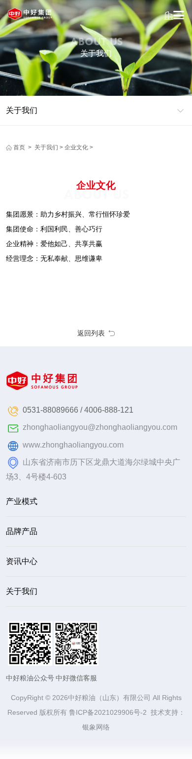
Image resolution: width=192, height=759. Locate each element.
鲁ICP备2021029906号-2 (108, 712)
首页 (19, 147)
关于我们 (46, 147)
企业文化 (76, 147)
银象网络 (96, 727)
